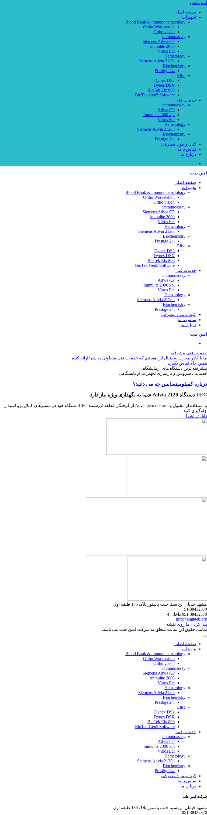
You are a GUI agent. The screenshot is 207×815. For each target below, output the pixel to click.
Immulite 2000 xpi (159, 114)
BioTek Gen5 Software (155, 95)
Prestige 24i (165, 70)
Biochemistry (174, 65)
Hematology (174, 56)
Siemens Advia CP (159, 41)
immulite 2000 (162, 46)
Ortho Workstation (159, 27)
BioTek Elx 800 (161, 90)
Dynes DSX (164, 85)
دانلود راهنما (196, 415)
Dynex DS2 (164, 80)
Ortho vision (164, 31)
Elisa (181, 75)
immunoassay (173, 36)
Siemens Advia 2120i (156, 61)
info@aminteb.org (191, 619)
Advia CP (166, 109)
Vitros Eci (166, 51)
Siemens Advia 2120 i (156, 129)
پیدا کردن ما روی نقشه (186, 624)
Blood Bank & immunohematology (155, 22)
